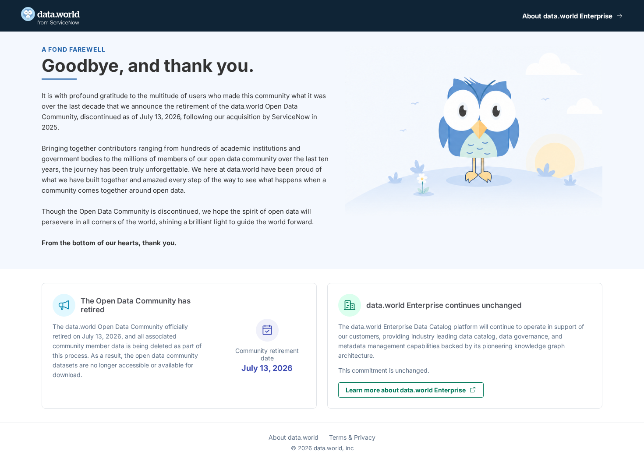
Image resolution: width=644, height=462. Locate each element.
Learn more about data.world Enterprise (406, 390)
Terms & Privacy (352, 437)
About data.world (293, 437)
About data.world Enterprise (567, 16)
